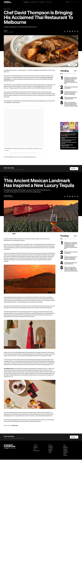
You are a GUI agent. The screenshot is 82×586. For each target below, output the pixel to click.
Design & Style (42, 2)
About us (35, 446)
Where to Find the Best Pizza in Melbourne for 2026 (67, 145)
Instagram (50, 449)
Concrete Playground (8, 195)
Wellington (65, 452)
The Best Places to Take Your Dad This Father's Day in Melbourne (68, 140)
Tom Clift (5, 30)
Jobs (35, 449)
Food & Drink (26, 2)
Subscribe (68, 2)
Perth (64, 453)
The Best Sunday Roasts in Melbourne (68, 147)
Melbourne (65, 447)
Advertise (36, 447)
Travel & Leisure (49, 2)
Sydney (64, 446)
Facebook (50, 447)
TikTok (49, 452)
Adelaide (65, 455)
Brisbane (65, 449)
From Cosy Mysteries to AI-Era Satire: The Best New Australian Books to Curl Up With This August (69, 134)
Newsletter (50, 446)
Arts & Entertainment (34, 2)
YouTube (50, 450)
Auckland (65, 450)
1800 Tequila (15, 425)
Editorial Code (36, 450)
